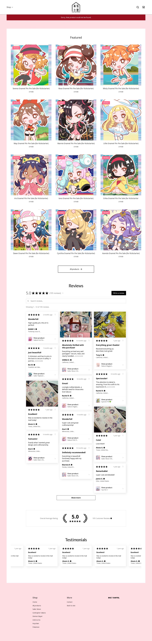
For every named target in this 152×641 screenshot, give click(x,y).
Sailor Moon (37, 609)
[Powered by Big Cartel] (113, 597)
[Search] (138, 7)
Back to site (71, 606)
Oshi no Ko (36, 620)
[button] (63, 293)
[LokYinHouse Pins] (76, 7)
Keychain (36, 623)
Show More (79, 356)
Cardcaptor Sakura (39, 613)
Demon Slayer (37, 616)
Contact (69, 602)
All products (74, 269)
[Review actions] (55, 314)
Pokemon (36, 627)
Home (35, 602)
